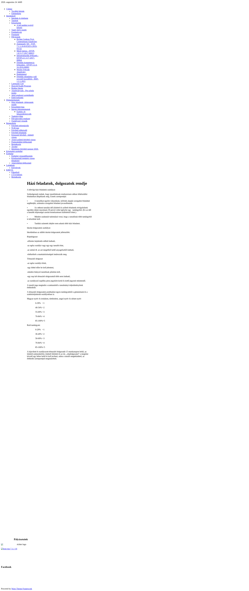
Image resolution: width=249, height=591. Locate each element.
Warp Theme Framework (21, 589)
